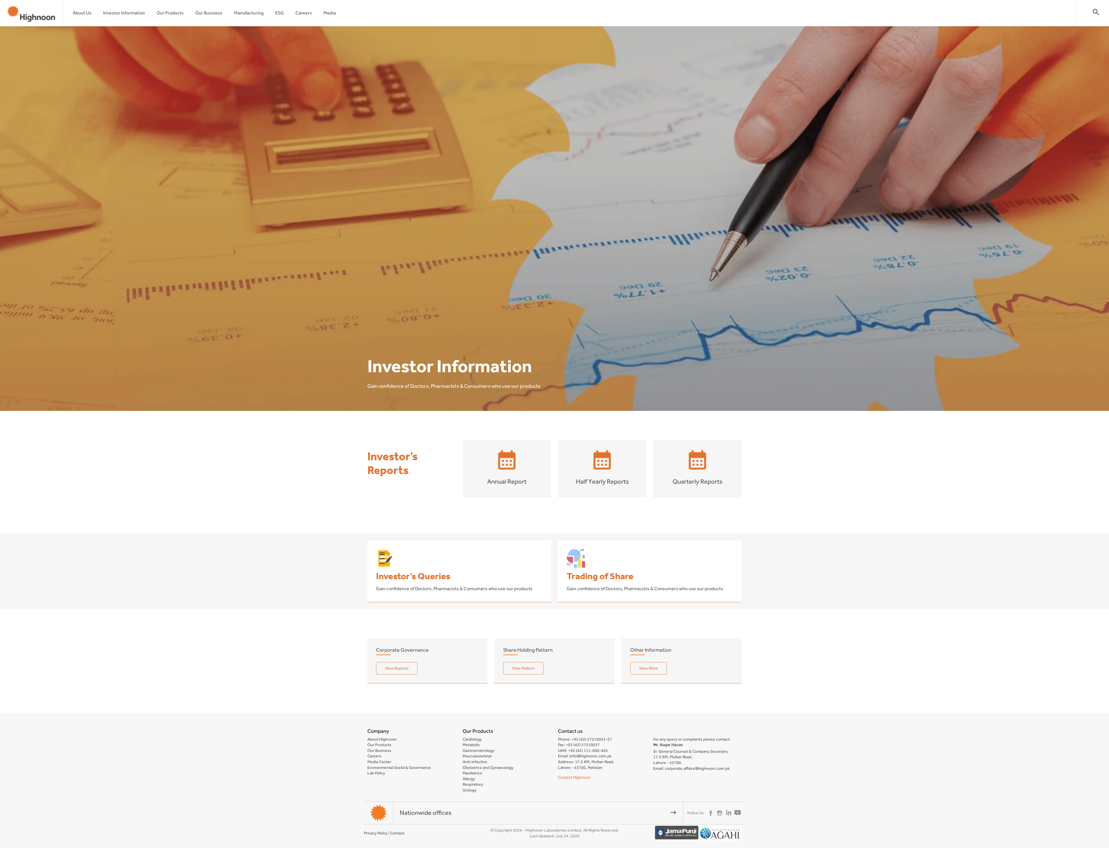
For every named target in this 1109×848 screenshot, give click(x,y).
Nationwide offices (538, 812)
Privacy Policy (376, 833)
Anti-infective (475, 761)
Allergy (469, 778)
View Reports (397, 668)
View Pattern (523, 668)
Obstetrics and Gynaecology (488, 767)
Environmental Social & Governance (399, 767)
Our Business (208, 13)
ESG (279, 13)
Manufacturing (249, 13)
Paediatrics (472, 773)
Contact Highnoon (574, 777)
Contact (397, 833)
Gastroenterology (478, 750)
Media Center (379, 761)
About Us (82, 13)
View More (648, 668)
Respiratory (473, 784)
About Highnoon (382, 739)
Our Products (170, 13)
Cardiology (472, 739)
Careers (303, 13)
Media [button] (329, 13)
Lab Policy (376, 773)
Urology (470, 790)
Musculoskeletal (477, 756)
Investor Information (124, 13)
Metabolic (471, 744)
